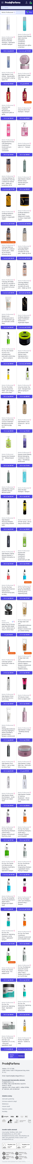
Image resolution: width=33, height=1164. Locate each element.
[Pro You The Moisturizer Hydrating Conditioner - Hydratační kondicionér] (25, 991)
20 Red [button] (8, 673)
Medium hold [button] (25, 1049)
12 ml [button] (8, 1049)
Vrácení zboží (6, 1106)
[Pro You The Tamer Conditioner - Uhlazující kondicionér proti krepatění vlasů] (25, 920)
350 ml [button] (8, 363)
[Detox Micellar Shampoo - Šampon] (25, 476)
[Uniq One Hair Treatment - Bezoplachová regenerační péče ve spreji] (8, 95)
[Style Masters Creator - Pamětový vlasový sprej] (25, 715)
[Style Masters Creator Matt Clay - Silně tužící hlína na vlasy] (25, 751)
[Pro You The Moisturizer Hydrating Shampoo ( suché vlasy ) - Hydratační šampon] (8, 920)
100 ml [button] (24, 805)
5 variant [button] (8, 293)
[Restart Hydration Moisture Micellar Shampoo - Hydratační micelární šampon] (8, 24)
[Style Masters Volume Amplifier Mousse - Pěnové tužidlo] (8, 476)
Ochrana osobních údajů (9, 1101)
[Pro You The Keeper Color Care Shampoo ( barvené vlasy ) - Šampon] (25, 886)
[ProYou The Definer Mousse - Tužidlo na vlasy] (25, 1025)
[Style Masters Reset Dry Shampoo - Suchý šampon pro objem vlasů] (8, 782)
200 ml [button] (8, 154)
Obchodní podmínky (8, 1099)
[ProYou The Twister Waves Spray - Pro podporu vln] (8, 955)
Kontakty (4, 1111)
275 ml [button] (24, 634)
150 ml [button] (8, 84)
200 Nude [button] (24, 293)
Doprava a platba (7, 1109)
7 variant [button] (8, 258)
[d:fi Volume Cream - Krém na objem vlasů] (25, 684)
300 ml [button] (24, 154)
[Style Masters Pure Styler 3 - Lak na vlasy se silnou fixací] (8, 751)
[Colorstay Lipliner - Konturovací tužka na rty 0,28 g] (8, 646)
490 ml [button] (24, 118)
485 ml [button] (24, 496)
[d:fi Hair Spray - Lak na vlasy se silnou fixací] (25, 507)
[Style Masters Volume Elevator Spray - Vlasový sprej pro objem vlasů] (25, 166)
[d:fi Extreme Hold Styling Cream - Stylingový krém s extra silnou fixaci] (25, 338)
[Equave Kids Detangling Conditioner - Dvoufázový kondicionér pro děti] (25, 540)
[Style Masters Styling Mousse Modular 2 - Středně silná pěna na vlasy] (8, 540)
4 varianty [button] (8, 189)
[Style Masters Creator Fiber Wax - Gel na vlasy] (25, 62)
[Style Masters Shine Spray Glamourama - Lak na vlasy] (8, 684)
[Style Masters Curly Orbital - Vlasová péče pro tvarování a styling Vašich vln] (8, 62)
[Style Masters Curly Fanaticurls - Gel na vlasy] (25, 407)
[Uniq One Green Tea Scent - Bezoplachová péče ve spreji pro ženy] (25, 375)
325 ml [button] (8, 771)
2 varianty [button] (25, 51)
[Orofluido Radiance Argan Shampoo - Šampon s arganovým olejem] (8, 200)
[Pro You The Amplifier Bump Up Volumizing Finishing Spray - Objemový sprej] (25, 575)
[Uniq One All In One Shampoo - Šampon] (25, 95)
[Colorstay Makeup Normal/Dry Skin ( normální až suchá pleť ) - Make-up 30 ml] (25, 235)
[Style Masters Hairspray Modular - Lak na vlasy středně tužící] (8, 507)
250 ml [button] (8, 598)
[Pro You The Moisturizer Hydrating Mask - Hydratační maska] (8, 991)
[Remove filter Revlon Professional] (14, 12)
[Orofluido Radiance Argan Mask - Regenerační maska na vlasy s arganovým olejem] (25, 200)
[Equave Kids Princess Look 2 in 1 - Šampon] (25, 129)
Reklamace (5, 1104)
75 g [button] (8, 634)
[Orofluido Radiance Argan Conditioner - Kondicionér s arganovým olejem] (25, 304)
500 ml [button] (8, 396)
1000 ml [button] (8, 51)
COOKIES (28, 1161)
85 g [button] (24, 84)
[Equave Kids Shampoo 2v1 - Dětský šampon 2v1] (8, 442)
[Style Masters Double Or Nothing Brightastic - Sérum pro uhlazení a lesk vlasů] (25, 782)
